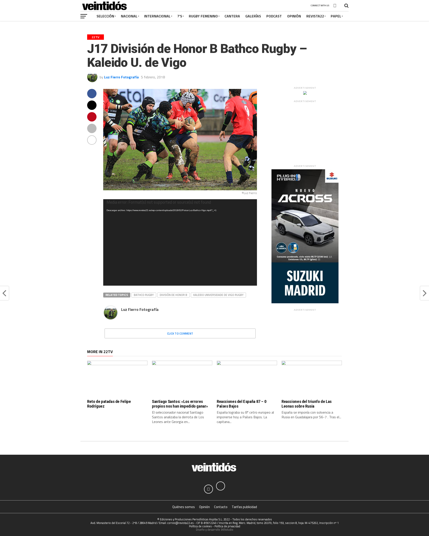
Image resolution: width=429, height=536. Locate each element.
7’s (179, 16)
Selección (105, 16)
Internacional (157, 16)
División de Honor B (173, 295)
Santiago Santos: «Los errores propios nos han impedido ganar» (180, 404)
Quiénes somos (183, 506)
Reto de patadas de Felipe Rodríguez (109, 404)
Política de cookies (200, 526)
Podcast (274, 16)
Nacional (129, 16)
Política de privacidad (227, 526)
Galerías (253, 16)
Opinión (294, 16)
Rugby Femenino (203, 16)
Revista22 (315, 16)
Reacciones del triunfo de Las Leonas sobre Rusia (307, 404)
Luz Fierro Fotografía (121, 77)
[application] (180, 242)
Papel (336, 16)
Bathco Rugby (144, 295)
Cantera (232, 16)
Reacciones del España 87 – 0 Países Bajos (241, 404)
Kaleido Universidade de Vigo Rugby (218, 295)
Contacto (220, 506)
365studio (227, 529)
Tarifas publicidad (244, 506)
